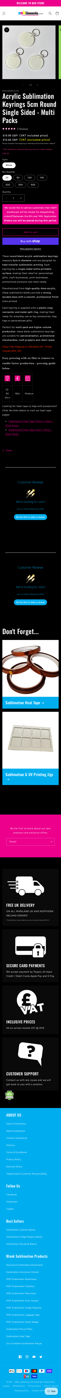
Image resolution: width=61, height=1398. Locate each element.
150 (42, 177)
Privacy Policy (13, 1159)
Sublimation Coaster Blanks (21, 1229)
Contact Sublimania (16, 1138)
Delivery (10, 1145)
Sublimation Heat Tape (22, 702)
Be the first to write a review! (30, 517)
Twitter (10, 1209)
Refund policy (19, 1386)
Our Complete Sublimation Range (24, 1343)
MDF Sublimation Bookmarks (21, 1279)
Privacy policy (34, 1386)
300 (20, 184)
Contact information (40, 1391)
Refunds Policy (14, 1166)
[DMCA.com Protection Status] (7, 1099)
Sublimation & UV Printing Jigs (29, 774)
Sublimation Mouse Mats (19, 1329)
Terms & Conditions (16, 1152)
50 (18, 177)
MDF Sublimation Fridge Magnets (24, 1307)
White (9, 165)
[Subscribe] (51, 841)
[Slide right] (37, 84)
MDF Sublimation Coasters (20, 1286)
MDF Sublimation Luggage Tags (23, 1315)
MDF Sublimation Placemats (21, 1293)
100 (30, 177)
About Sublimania (15, 1131)
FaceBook (11, 1194)
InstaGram (11, 1201)
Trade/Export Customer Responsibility (26, 1173)
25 (7, 177)
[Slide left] (23, 84)
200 (8, 184)
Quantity (6, 192)
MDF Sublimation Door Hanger (22, 1300)
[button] (3, 13)
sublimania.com (26, 1382)
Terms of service (51, 1386)
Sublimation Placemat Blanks (21, 1244)
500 (33, 184)
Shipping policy (22, 1391)
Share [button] (9, 450)
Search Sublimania (16, 1123)
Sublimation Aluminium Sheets (22, 1272)
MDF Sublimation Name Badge (22, 1322)
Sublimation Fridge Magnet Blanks (24, 1237)
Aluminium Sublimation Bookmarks (24, 1265)
